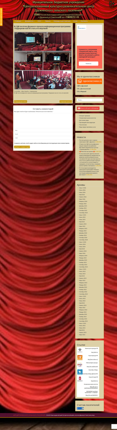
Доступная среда (84, 120)
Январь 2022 (82, 312)
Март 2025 (82, 226)
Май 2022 (82, 303)
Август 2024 (82, 242)
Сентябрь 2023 (83, 267)
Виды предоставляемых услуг (87, 127)
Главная (18, 21)
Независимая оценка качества (87, 118)
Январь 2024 (82, 258)
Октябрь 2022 (83, 291)
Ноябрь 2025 (83, 208)
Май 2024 (82, 249)
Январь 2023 (82, 285)
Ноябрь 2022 (83, 289)
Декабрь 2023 (83, 260)
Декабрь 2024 (83, 233)
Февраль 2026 (83, 201)
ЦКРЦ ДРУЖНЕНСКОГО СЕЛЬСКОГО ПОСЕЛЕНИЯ (29, 415)
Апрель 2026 (82, 197)
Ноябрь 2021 (83, 316)
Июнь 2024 (82, 246)
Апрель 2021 (82, 332)
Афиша (47, 21)
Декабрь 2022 (83, 287)
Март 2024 (82, 253)
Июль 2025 (82, 217)
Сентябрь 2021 (83, 321)
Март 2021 (82, 334)
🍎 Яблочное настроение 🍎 (87, 151)
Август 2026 (82, 188)
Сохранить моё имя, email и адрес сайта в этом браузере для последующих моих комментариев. (41, 143)
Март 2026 (82, 199)
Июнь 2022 (82, 301)
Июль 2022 (82, 298)
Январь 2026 (82, 203)
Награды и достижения (62, 21)
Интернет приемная (84, 115)
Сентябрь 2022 (83, 294)
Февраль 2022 (83, 309)
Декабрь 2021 (83, 314)
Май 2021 (82, 330)
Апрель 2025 (82, 224)
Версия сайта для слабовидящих (89, 108)
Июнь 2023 (82, 273)
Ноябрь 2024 (83, 235)
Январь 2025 (82, 230)
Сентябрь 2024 (83, 239)
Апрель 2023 (82, 278)
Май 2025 (82, 221)
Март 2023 (82, 280)
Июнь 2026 (82, 192)
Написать (88, 63)
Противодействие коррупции (87, 122)
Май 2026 (82, 194)
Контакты (84, 21)
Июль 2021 (82, 325)
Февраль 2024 (83, 255)
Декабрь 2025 (83, 206)
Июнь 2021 (82, 328)
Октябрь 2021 (83, 319)
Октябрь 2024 (83, 237)
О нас (75, 21)
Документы (29, 21)
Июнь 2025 (82, 219)
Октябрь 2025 (83, 210)
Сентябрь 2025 (83, 212)
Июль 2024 (82, 244)
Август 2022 (82, 296)
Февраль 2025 (83, 228)
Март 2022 (82, 307)
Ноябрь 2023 (83, 262)
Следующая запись (65, 101)
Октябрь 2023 (83, 264)
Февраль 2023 (83, 282)
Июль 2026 (82, 190)
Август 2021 (82, 323)
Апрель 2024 (82, 251)
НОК (39, 21)
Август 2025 (82, 215)
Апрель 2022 (82, 305)
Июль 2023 (82, 271)
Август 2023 (82, 269)
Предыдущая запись (21, 101)
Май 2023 (82, 276)
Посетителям (83, 124)
